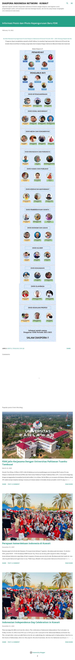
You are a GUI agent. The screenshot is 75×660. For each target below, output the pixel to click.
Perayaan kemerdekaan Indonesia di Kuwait (26, 543)
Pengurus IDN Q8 (18, 348)
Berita (9, 348)
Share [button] (69, 348)
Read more (69, 484)
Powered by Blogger (38, 652)
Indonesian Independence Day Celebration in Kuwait (31, 622)
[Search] (67, 3)
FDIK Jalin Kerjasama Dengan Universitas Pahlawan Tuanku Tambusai (34, 463)
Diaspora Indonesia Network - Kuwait (25, 3)
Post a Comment (14, 484)
